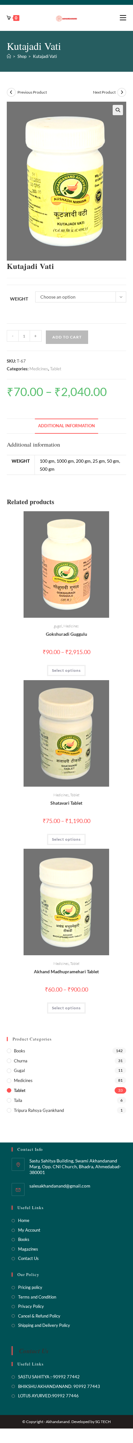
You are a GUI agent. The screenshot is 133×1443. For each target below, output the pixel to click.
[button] (118, 110)
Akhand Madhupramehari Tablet (66, 971)
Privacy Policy (31, 1306)
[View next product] (121, 92)
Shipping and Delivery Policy (44, 1325)
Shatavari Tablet (66, 803)
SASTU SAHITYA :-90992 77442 (49, 1376)
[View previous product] (11, 92)
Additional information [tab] (66, 425)
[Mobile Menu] (123, 18)
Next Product (104, 92)
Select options (66, 670)
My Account (29, 1230)
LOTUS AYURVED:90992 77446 (48, 1395)
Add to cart (67, 337)
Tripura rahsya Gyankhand (39, 1110)
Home (23, 1220)
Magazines (28, 1249)
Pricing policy (30, 1287)
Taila (18, 1100)
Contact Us (28, 1258)
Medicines (38, 368)
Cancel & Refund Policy (39, 1315)
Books (19, 1050)
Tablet (55, 368)
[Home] (9, 56)
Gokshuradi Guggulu (66, 634)
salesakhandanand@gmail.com (59, 1186)
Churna (20, 1060)
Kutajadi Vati (45, 56)
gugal (58, 626)
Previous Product (32, 92)
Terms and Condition (37, 1297)
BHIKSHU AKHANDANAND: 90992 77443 (59, 1386)
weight (19, 298)
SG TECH (103, 1421)
